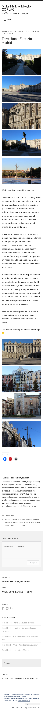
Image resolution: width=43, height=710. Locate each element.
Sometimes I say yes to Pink (16, 579)
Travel (31, 522)
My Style (8, 522)
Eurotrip (21, 519)
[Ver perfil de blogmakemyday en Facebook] (3, 608)
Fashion (29, 519)
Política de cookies (24, 701)
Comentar (33, 563)
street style (18, 522)
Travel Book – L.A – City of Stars (15, 650)
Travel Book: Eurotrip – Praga (17, 590)
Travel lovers (15, 525)
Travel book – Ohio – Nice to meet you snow (20, 645)
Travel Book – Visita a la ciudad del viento (18, 623)
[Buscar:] (21, 663)
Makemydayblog (22, 31)
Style (26, 522)
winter (24, 525)
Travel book (10, 515)
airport (7, 519)
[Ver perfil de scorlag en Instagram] (7, 608)
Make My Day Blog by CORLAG (17, 7)
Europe (14, 519)
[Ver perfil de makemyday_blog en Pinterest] (11, 608)
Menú (9, 20)
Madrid (36, 519)
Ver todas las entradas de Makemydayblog (19, 506)
